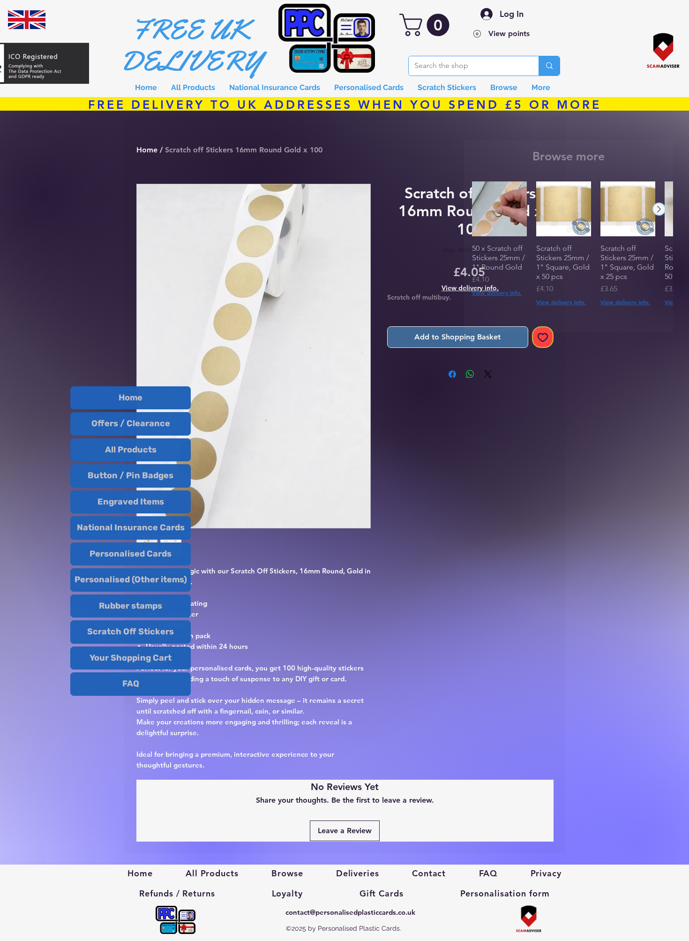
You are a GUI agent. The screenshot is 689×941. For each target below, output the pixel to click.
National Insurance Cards (131, 527)
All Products (131, 449)
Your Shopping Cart (131, 658)
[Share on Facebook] (452, 374)
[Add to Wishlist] (543, 337)
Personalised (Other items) (131, 579)
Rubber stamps (130, 606)
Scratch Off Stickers (130, 631)
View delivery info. (497, 292)
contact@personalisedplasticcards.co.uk (350, 912)
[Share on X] (488, 374)
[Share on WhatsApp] (470, 374)
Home (130, 397)
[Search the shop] (549, 65)
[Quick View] (499, 208)
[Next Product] (659, 209)
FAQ (130, 683)
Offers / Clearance (130, 423)
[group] (568, 253)
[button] (427, 25)
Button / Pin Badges (130, 475)
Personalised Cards (131, 554)
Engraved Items (130, 502)
